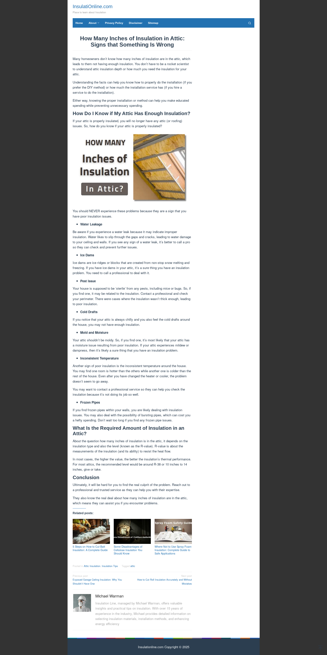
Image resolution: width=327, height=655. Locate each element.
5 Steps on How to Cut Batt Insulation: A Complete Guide (90, 548)
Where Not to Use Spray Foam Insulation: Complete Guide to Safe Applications (173, 550)
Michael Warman (109, 596)
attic (132, 566)
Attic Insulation (92, 566)
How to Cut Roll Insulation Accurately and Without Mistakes (164, 580)
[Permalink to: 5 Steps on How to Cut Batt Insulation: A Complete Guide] (91, 531)
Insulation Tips (110, 566)
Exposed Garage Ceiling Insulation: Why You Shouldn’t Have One (97, 580)
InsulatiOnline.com (93, 6)
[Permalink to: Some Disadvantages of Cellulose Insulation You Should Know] (132, 531)
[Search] (249, 23)
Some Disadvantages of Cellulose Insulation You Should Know (128, 550)
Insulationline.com (151, 646)
